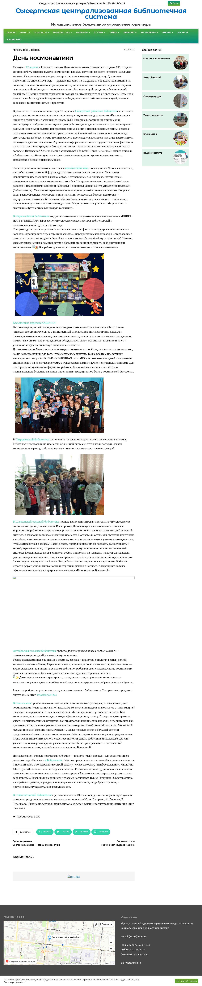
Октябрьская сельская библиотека (34, 650)
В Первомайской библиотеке (31, 216)
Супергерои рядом (152, 96)
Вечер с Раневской (152, 78)
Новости (35, 50)
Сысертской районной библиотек (96, 111)
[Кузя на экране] (180, 138)
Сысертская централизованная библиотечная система (101, 14)
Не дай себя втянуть (152, 153)
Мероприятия (20, 50)
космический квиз (76, 168)
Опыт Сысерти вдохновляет (156, 59)
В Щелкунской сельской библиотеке (36, 521)
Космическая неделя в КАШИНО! (34, 322)
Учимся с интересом (153, 115)
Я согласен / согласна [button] (187, 981)
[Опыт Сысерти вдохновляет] (180, 63)
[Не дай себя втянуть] (180, 157)
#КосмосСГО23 (47, 694)
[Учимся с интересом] (180, 120)
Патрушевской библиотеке (32, 439)
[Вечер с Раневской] (180, 82)
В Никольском (22, 703)
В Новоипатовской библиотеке (32, 795)
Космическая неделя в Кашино (118, 845)
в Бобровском (53, 760)
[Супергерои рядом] (180, 101)
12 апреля (32, 67)
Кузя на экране (150, 134)
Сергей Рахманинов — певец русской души (36, 845)
